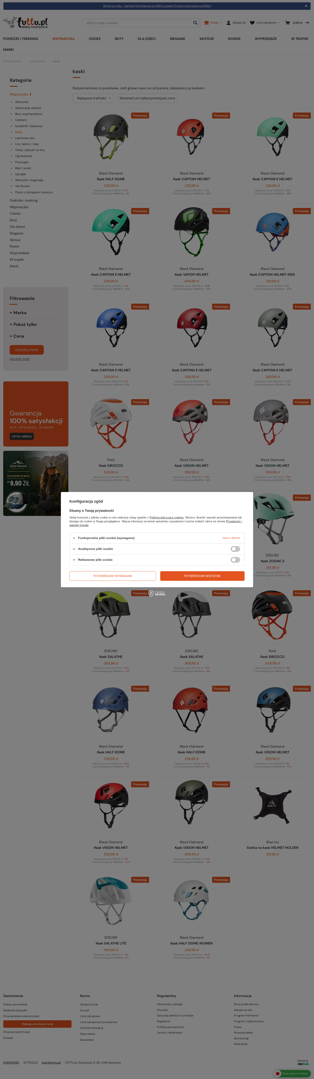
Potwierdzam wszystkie (202, 576)
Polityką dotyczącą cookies (167, 517)
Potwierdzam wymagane (112, 576)
